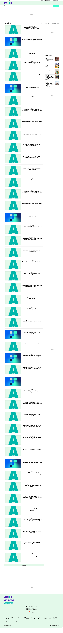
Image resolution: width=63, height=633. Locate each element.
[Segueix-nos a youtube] (12, 600)
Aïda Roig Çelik (47, 86)
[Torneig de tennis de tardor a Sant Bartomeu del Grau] (13, 65)
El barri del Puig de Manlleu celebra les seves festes (32, 438)
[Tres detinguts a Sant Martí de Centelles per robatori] (13, 264)
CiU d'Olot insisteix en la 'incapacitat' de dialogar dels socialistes (32, 344)
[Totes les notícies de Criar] (8, 3)
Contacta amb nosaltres (9, 603)
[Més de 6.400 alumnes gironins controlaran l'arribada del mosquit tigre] (13, 463)
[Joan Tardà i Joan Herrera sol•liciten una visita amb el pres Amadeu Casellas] (13, 522)
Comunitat (49, 23)
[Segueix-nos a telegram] (10, 600)
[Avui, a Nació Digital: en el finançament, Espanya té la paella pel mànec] (13, 393)
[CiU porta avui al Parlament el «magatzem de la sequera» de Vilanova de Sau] (13, 498)
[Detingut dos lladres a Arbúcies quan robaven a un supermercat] (13, 88)
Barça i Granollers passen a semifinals (32, 379)
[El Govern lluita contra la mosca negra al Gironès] (13, 41)
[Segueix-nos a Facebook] (5, 600)
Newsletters (48, 0)
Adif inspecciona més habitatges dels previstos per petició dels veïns (32, 356)
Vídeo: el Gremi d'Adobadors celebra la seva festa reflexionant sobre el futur (32, 133)
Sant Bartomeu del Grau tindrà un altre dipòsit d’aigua (32, 169)
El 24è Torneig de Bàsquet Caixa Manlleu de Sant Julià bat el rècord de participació (32, 52)
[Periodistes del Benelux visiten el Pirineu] (13, 123)
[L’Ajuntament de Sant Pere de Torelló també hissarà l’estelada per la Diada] (13, 182)
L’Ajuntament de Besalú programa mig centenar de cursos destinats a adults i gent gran (32, 403)
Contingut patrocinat (55, 23)
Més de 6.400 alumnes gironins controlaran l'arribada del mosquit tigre (32, 461)
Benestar (45, 23)
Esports (32, 61)
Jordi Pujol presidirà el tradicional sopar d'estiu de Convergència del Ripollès (32, 320)
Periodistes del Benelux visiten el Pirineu (32, 121)
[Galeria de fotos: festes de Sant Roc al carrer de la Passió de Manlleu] (13, 29)
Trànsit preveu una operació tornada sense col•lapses (32, 251)
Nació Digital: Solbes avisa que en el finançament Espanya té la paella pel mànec (32, 485)
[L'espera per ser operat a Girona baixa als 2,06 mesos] (13, 217)
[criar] (55, 618)
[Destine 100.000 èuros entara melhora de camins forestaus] (13, 276)
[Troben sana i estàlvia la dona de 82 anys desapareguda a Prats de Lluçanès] (13, 111)
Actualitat (38, 23)
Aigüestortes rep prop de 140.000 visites (32, 333)
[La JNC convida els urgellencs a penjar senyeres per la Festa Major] (13, 100)
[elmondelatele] (47, 618)
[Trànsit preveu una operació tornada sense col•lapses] (13, 252)
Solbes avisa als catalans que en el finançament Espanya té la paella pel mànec (32, 556)
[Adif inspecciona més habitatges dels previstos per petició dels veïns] (13, 358)
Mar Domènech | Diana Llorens (48, 73)
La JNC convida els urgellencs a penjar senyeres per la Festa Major (32, 98)
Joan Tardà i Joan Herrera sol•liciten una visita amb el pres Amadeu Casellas (32, 520)
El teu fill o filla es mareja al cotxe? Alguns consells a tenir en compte (49, 77)
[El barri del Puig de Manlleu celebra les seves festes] (13, 440)
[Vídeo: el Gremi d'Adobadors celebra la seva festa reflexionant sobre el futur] (13, 135)
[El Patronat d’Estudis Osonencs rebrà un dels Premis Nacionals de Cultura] (13, 240)
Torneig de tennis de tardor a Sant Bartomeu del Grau (32, 63)
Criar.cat (46, 61)
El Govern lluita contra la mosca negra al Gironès (32, 40)
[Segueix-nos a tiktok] (13, 600)
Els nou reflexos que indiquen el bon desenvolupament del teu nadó (49, 59)
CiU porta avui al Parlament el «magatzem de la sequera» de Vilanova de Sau (32, 497)
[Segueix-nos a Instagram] (8, 600)
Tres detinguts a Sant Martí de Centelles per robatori (32, 262)
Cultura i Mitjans (32, 26)
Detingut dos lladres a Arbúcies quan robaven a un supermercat (32, 87)
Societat (32, 96)
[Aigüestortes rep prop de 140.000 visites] (13, 334)
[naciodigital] (7, 618)
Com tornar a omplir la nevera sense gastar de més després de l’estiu (49, 65)
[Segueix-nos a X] (6, 600)
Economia (32, 225)
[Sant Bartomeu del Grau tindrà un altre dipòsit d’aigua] (13, 170)
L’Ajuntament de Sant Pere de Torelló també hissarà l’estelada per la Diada (32, 180)
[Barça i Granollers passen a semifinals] (13, 381)
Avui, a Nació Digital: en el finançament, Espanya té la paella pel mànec (32, 391)
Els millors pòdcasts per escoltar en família (49, 70)
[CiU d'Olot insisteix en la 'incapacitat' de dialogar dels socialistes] (13, 346)
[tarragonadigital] (36, 618)
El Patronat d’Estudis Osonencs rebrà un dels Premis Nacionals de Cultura (32, 239)
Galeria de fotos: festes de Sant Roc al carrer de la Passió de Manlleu (32, 28)
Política (32, 178)
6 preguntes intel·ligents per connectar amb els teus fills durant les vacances (49, 83)
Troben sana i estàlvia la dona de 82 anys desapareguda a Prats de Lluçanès (32, 110)
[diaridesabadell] (15, 618)
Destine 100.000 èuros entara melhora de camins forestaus (32, 274)
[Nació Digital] (12, 3)
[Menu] (4, 6)
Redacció (46, 67)
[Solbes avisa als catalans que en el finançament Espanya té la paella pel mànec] (13, 557)
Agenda (42, 23)
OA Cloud (57, 625)
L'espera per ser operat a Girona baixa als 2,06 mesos (32, 215)
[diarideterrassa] (25, 618)
